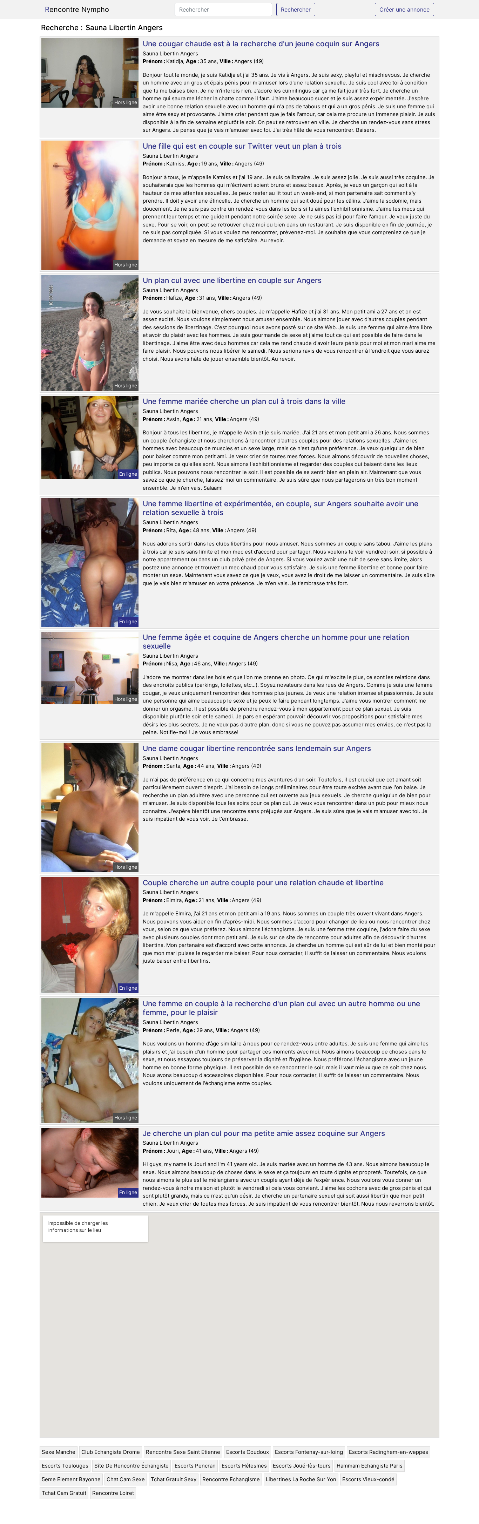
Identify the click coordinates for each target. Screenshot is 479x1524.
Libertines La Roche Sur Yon (301, 1479)
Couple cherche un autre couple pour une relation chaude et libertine (263, 882)
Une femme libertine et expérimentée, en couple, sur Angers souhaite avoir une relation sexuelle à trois (280, 508)
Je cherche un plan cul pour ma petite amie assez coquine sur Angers (264, 1133)
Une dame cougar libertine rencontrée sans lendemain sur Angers (257, 748)
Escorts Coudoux (247, 1452)
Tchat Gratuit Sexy (173, 1479)
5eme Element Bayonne (71, 1479)
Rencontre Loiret (113, 1493)
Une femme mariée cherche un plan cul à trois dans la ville (244, 401)
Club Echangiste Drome (110, 1452)
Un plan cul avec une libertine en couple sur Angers (232, 280)
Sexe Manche (58, 1452)
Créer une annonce (404, 9)
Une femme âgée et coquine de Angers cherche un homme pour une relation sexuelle (276, 641)
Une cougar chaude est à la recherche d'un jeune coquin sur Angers (261, 43)
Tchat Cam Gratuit (64, 1493)
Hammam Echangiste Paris (370, 1465)
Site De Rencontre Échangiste (131, 1465)
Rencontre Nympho (77, 9)
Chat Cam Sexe (126, 1479)
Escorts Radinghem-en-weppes (388, 1452)
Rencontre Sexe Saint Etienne (183, 1452)
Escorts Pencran (195, 1465)
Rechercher (296, 9)
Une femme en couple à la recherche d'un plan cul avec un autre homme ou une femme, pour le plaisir (281, 1008)
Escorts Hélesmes (244, 1465)
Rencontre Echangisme (231, 1479)
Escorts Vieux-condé (368, 1479)
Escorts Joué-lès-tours (302, 1465)
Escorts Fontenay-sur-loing (309, 1452)
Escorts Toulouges (65, 1465)
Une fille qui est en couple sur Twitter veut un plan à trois (242, 146)
